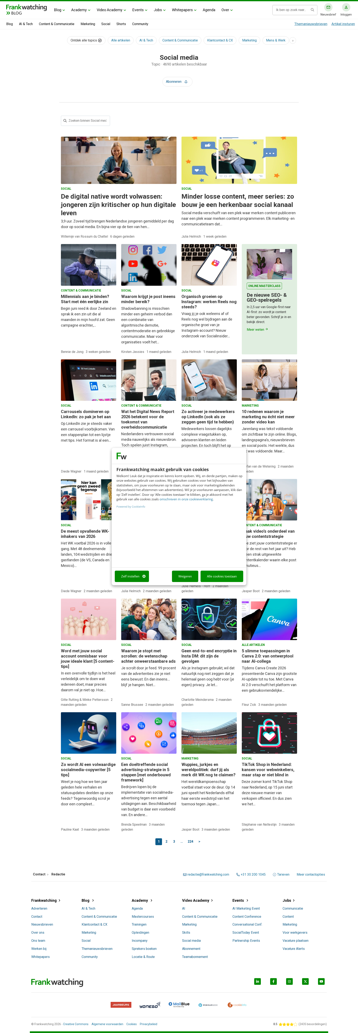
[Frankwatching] (26, 7)
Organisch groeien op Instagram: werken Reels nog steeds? (209, 301)
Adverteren (39, 908)
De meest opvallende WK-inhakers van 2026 (85, 534)
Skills (186, 933)
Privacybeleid (148, 1024)
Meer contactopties (311, 874)
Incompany (140, 941)
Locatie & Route (143, 957)
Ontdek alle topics (84, 40)
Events (138, 10)
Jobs (158, 10)
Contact (36, 917)
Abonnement (191, 949)
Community (140, 24)
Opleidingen (140, 933)
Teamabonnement (195, 957)
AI (183, 908)
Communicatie (293, 908)
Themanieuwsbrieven (310, 24)
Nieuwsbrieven (42, 924)
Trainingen (139, 924)
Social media (191, 941)
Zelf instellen (130, 576)
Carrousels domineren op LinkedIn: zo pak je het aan (86, 414)
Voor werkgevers (295, 933)
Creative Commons (75, 1024)
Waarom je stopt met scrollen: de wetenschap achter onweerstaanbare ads (148, 656)
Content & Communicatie (56, 24)
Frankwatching (44, 900)
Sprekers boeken (144, 949)
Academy (79, 10)
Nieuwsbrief (328, 14)
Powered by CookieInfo (130, 506)
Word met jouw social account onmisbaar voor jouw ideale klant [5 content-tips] (87, 658)
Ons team (38, 941)
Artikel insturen (343, 24)
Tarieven (283, 874)
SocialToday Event (245, 933)
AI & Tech (26, 24)
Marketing (88, 24)
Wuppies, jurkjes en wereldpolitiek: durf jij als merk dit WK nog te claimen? (208, 769)
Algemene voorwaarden (107, 1024)
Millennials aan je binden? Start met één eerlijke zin (85, 299)
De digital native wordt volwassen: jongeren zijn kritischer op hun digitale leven (118, 204)
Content (288, 917)
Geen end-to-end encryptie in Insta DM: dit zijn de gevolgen (209, 656)
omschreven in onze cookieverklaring (186, 499)
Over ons (37, 933)
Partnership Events (246, 941)
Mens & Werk (275, 40)
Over (225, 10)
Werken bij (38, 949)
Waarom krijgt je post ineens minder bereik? (148, 299)
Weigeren (185, 576)
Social (105, 24)
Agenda (209, 10)
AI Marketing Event (246, 908)
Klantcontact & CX (220, 40)
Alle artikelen (120, 40)
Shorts (121, 24)
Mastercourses (143, 917)
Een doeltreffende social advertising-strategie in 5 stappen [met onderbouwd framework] (146, 772)
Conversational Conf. (247, 924)
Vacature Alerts (294, 949)
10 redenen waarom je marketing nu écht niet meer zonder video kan (268, 416)
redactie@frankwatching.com (208, 874)
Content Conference (246, 917)
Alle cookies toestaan (222, 576)
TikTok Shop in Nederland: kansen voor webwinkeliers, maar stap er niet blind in (268, 769)
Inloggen (346, 14)
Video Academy (109, 10)
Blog (57, 10)
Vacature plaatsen (295, 941)
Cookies (131, 1024)
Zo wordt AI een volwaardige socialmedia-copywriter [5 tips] (88, 769)
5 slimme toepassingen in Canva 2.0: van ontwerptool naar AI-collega (267, 656)
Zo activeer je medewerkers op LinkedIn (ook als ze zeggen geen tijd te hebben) (208, 416)
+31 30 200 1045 (253, 874)
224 (190, 841)
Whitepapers (182, 10)
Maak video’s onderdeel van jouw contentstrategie (268, 534)
